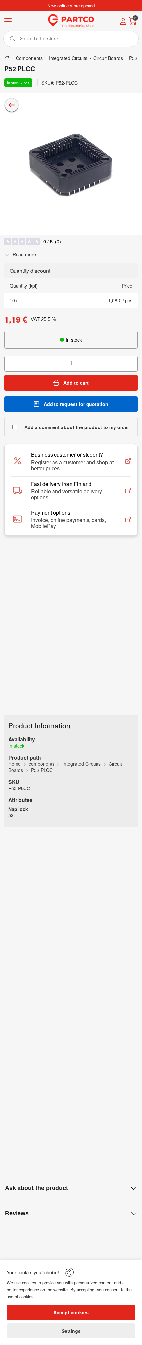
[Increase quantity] (130, 363)
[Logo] (71, 20)
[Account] (123, 22)
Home (14, 764)
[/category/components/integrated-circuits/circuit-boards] (11, 105)
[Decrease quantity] (12, 363)
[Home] (7, 58)
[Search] (71, 39)
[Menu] (8, 20)
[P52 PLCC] (71, 164)
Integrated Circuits (81, 764)
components (41, 764)
